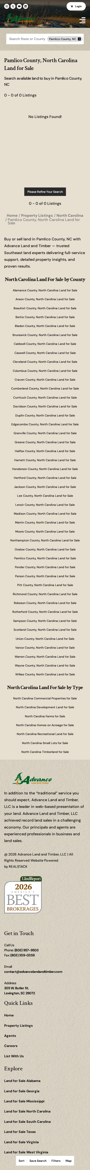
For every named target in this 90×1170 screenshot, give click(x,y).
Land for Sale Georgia (21, 1091)
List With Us (14, 1056)
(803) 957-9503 (26, 950)
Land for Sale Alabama (22, 1081)
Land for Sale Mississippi (24, 1101)
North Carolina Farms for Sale (45, 716)
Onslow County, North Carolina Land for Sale (45, 549)
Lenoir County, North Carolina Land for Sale (45, 505)
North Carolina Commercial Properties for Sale (45, 698)
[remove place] (79, 38)
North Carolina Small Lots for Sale (45, 743)
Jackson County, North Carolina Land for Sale (45, 487)
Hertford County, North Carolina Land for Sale (45, 478)
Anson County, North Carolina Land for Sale (45, 299)
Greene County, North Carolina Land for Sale (45, 442)
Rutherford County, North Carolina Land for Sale (45, 612)
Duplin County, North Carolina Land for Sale (45, 415)
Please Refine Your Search (45, 192)
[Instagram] (6, 6)
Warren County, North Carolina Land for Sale (45, 657)
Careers (11, 1046)
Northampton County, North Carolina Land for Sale (45, 540)
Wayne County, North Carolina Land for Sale (45, 665)
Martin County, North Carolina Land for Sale (45, 522)
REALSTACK (18, 866)
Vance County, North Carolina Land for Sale (45, 647)
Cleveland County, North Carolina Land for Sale (45, 362)
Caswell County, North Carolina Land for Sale (45, 353)
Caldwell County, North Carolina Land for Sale (45, 344)
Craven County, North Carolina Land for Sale (45, 380)
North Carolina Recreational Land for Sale (45, 734)
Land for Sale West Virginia (26, 1152)
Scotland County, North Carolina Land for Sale (45, 630)
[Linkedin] (25, 6)
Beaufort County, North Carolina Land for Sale (45, 308)
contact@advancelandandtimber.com (33, 971)
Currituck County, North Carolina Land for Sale (45, 397)
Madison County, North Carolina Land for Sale (45, 513)
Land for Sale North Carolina (27, 1111)
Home (9, 1015)
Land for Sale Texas (20, 1132)
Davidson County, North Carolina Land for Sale (45, 406)
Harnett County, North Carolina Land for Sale (45, 460)
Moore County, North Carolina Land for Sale (45, 531)
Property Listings (18, 1025)
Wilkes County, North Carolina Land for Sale (45, 674)
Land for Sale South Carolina (27, 1121)
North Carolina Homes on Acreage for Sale (45, 725)
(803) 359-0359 (22, 955)
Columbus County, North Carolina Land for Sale (45, 371)
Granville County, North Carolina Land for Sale (45, 433)
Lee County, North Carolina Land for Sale (45, 496)
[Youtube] (19, 6)
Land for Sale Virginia (21, 1142)
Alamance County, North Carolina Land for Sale (45, 290)
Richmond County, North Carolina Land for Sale (45, 594)
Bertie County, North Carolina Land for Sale (45, 317)
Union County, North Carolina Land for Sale (45, 639)
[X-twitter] (12, 6)
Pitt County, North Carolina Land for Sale (45, 585)
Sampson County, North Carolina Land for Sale (45, 621)
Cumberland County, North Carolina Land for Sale (45, 388)
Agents (10, 1035)
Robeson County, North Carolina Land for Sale (45, 603)
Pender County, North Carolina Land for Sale (45, 567)
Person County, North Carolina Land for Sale (45, 576)
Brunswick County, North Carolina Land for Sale (45, 335)
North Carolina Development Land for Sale (45, 707)
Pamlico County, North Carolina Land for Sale (45, 558)
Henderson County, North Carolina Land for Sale (45, 469)
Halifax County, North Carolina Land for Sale (45, 451)
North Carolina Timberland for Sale (45, 752)
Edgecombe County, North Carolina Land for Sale (45, 424)
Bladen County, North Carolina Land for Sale (45, 326)
